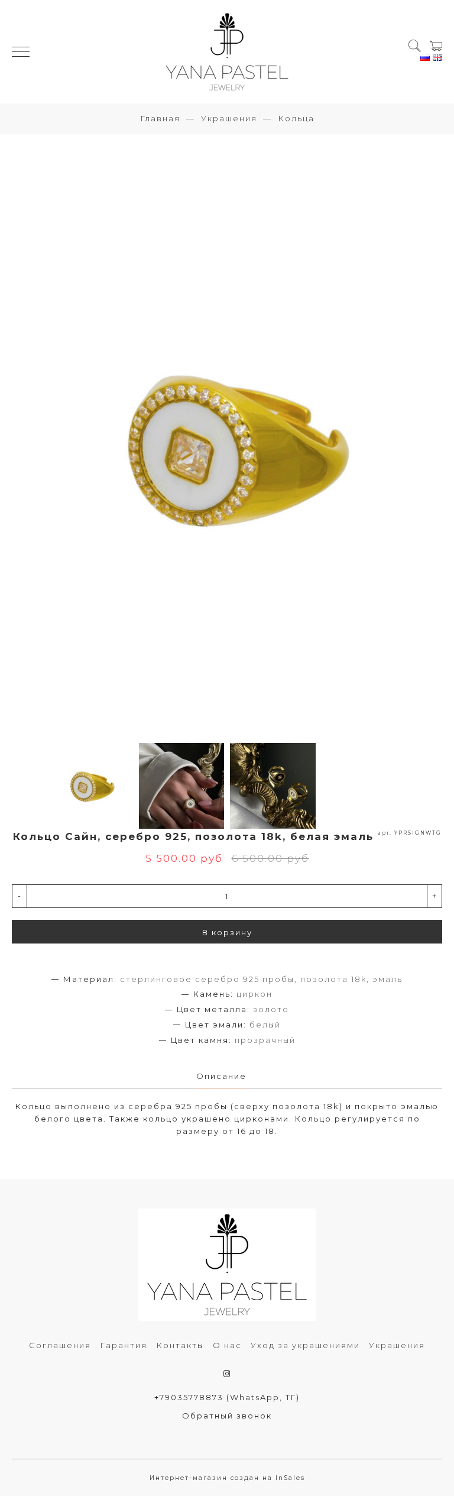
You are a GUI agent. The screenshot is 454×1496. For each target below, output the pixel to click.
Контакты (180, 1345)
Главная (160, 118)
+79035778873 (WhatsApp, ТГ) (227, 1397)
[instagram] (227, 1373)
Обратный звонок (227, 1415)
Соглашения (60, 1345)
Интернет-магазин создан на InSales (227, 1478)
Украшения (229, 118)
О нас (227, 1345)
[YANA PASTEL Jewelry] (226, 52)
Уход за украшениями (305, 1345)
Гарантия (123, 1345)
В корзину (227, 932)
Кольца (296, 118)
